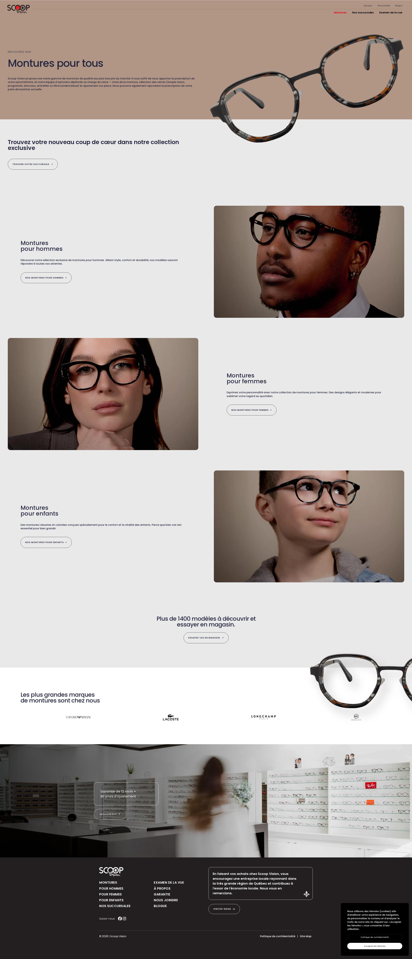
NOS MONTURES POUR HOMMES (44, 277)
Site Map (305, 936)
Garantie (162, 894)
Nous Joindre (166, 900)
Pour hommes (111, 888)
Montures (340, 12)
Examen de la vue (390, 12)
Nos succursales (363, 12)
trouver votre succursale (31, 164)
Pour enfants (111, 900)
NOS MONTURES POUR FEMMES (250, 410)
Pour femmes (110, 894)
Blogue (398, 5)
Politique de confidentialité (277, 936)
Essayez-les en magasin (204, 637)
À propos (368, 5)
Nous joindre (384, 5)
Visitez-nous (222, 908)
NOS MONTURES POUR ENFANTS (44, 542)
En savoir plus (108, 814)
